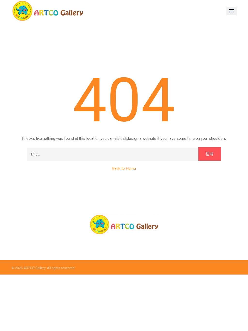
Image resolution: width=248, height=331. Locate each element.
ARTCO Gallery (34, 268)
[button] (231, 11)
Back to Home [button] (124, 168)
